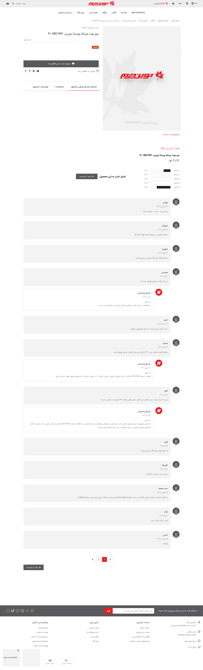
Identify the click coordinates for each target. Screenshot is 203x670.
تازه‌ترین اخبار (191, 622)
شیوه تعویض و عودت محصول (140, 641)
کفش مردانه (143, 21)
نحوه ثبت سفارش (42, 632)
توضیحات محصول (40, 87)
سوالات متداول (145, 628)
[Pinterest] (32, 611)
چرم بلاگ (80, 12)
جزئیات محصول (163, 21)
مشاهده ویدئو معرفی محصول (84, 87)
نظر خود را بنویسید (86, 176)
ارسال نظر (27, 40)
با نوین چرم (94, 622)
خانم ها (124, 12)
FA (196, 3)
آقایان (114, 12)
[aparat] (22, 611)
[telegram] (27, 611)
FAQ (180, 3)
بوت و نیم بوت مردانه (129, 21)
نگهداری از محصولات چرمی (141, 637)
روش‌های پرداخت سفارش (39, 637)
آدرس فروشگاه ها (93, 632)
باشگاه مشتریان (159, 3)
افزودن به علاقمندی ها (86, 71)
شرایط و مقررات (43, 628)
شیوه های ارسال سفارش (40, 641)
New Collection (138, 12)
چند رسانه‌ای (191, 632)
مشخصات (59, 87)
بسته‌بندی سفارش (65, 12)
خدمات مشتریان (143, 622)
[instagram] (17, 611)
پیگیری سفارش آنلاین (41, 646)
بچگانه (104, 12)
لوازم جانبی (93, 12)
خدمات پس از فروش (143, 632)
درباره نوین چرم (190, 641)
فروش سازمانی (94, 628)
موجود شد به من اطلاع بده (59, 63)
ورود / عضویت (20, 3)
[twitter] (12, 611)
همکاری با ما (95, 637)
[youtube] (8, 611)
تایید (108, 611)
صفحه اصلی (175, 21)
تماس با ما (192, 647)
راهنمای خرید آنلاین (40, 622)
